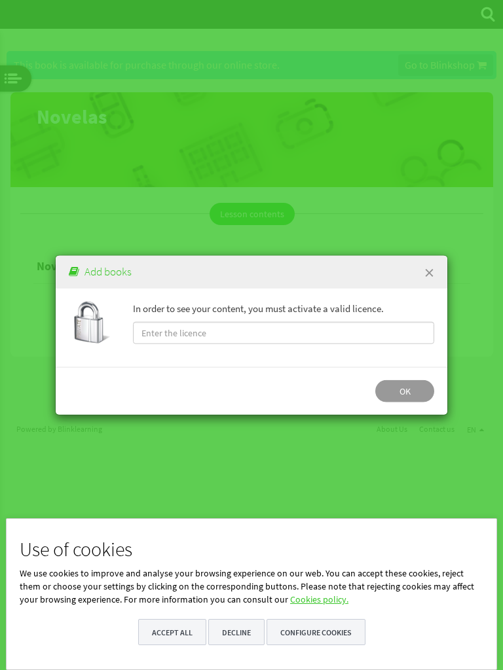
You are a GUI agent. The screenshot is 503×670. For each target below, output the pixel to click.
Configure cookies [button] (316, 632)
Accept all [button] (172, 632)
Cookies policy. (319, 599)
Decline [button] (236, 632)
